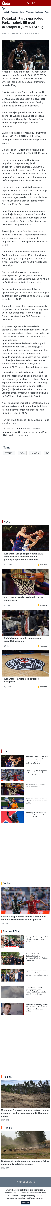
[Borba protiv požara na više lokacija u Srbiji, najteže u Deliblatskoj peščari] (25, 1145)
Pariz (22, 453)
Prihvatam (25, 1203)
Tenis (22, 12)
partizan (9, 453)
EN (33, 3)
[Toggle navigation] (46, 3)
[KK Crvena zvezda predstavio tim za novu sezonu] (25, 582)
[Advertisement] (25, 489)
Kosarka (43, 565)
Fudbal (6, 12)
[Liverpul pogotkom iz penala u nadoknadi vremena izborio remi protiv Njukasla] (25, 900)
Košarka (14, 12)
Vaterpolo (30, 12)
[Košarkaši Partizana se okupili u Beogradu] (25, 663)
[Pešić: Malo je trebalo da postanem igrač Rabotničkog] (25, 623)
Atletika (39, 12)
